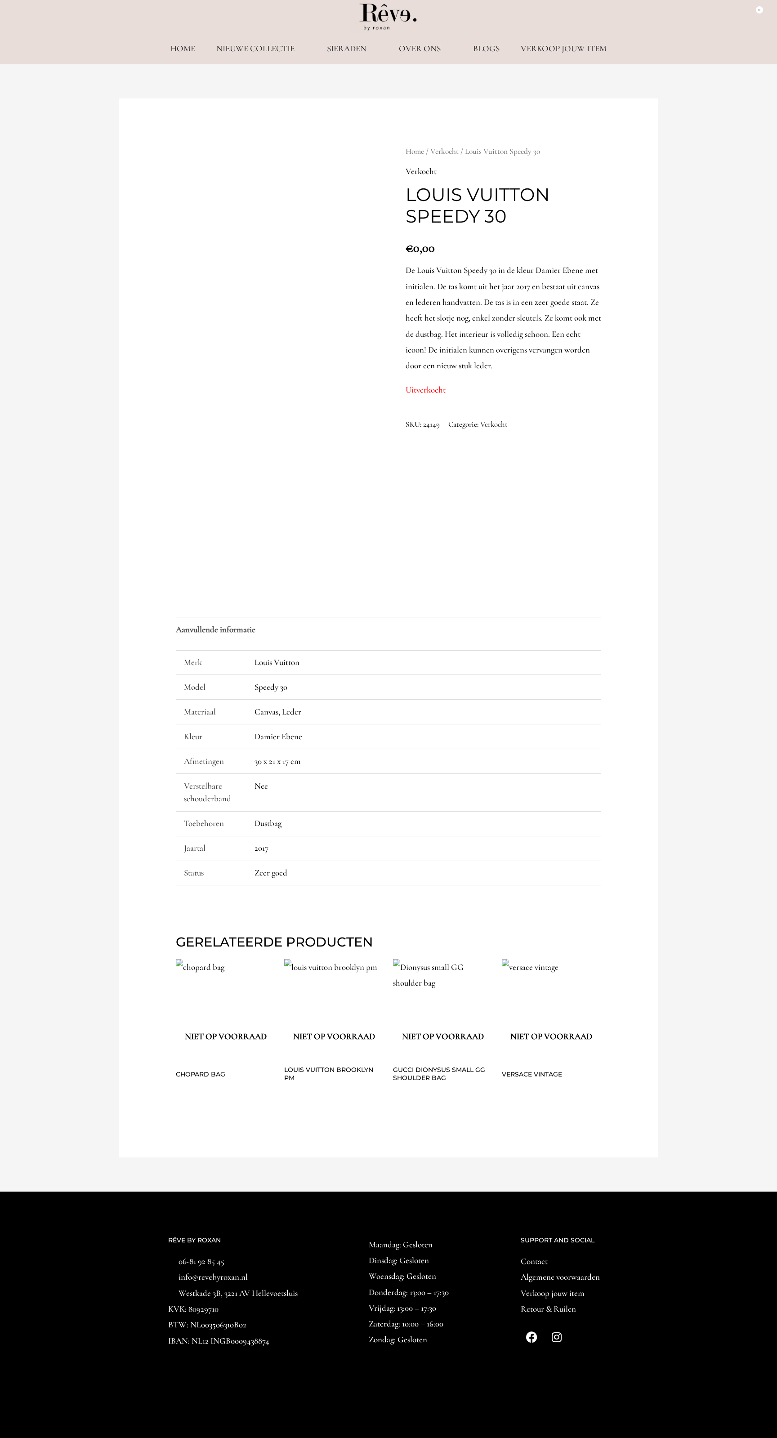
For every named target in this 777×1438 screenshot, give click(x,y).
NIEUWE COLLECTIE (255, 48)
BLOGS (486, 48)
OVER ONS (420, 48)
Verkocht (444, 151)
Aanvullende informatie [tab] (215, 629)
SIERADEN (346, 48)
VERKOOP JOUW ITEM (564, 48)
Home (415, 151)
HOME (182, 48)
